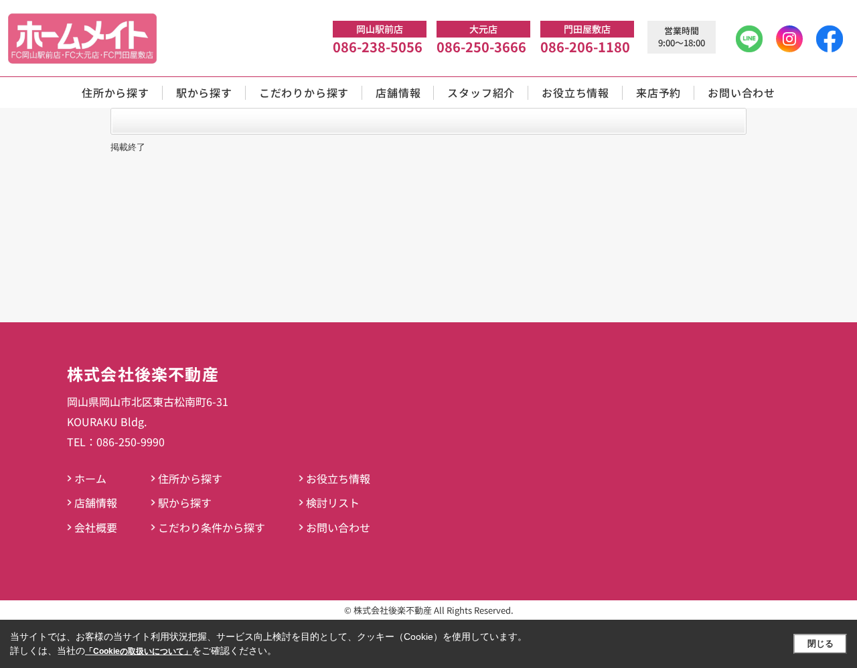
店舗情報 (398, 92)
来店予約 (658, 92)
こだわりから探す (304, 92)
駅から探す (204, 92)
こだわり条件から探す (211, 527)
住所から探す (115, 92)
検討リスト (333, 502)
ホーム (90, 478)
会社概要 (95, 527)
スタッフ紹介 (481, 92)
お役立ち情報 (575, 92)
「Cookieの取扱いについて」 (138, 651)
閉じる (820, 644)
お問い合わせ (741, 92)
